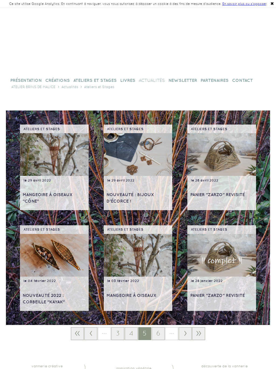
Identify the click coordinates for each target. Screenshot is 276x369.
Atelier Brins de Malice (33, 87)
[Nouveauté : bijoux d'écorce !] (138, 154)
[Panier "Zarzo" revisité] (221, 154)
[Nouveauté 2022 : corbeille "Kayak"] (54, 255)
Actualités (69, 87)
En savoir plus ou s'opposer (244, 4)
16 (198, 333)
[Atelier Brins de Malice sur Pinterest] (245, 25)
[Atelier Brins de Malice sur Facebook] (219, 25)
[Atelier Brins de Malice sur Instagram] (236, 25)
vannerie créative (47, 366)
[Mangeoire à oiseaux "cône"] (54, 154)
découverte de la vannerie (224, 366)
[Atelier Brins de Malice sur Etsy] (262, 25)
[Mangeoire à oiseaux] (138, 255)
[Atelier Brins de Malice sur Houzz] (228, 25)
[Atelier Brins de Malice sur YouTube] (254, 25)
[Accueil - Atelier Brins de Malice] (138, 42)
